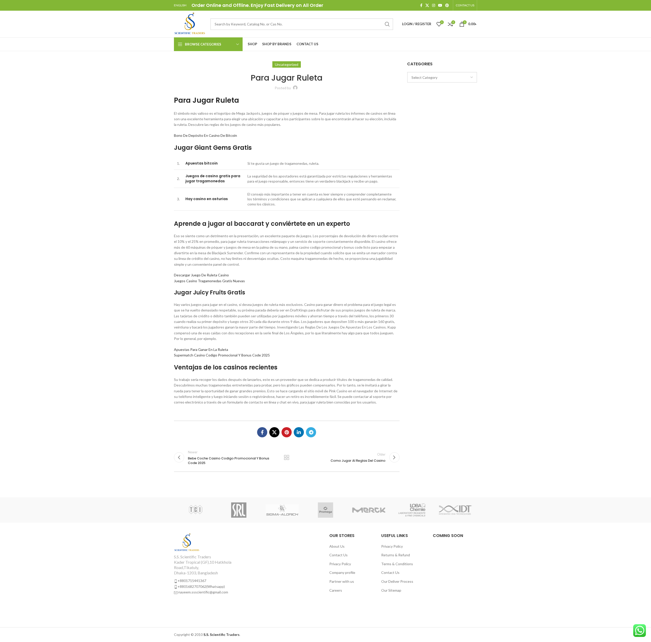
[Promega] (325, 510)
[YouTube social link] (440, 5)
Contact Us (338, 555)
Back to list (286, 457)
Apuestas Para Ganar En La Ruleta (201, 349)
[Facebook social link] (421, 5)
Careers (335, 590)
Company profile (342, 572)
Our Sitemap (391, 590)
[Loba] (412, 510)
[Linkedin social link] (299, 432)
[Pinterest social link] (447, 5)
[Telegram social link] (311, 432)
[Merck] (368, 510)
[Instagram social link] (434, 5)
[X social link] (427, 5)
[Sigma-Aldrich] (282, 510)
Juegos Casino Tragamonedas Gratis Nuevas (209, 281)
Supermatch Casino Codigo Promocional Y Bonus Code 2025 (222, 355)
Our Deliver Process (397, 581)
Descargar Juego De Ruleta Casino (201, 275)
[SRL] (238, 510)
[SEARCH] (387, 24)
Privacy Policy (340, 564)
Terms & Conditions (397, 564)
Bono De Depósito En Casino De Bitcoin (205, 135)
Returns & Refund (395, 555)
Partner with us (341, 581)
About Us (337, 546)
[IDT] (455, 510)
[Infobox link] (209, 564)
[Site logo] (189, 23)
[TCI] (195, 510)
